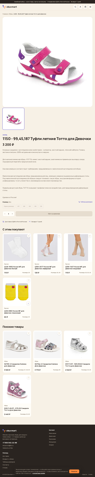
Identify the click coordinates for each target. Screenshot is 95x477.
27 (18, 206)
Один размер (9, 206)
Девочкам (52, 436)
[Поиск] (75, 7)
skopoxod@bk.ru (8, 445)
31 (41, 206)
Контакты (6, 465)
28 (24, 206)
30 (35, 206)
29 (30, 206)
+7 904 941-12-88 (10, 443)
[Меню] (90, 7)
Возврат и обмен (8, 459)
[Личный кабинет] (80, 7)
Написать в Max (8, 448)
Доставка (6, 456)
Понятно (74, 471)
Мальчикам (52, 433)
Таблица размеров (9, 462)
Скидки (51, 445)
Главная (5, 14)
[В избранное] (28, 236)
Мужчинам (52, 439)
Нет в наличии (54, 214)
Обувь (11, 14)
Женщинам (52, 442)
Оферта (84, 474)
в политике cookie (39, 473)
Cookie (90, 474)
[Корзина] (85, 7)
